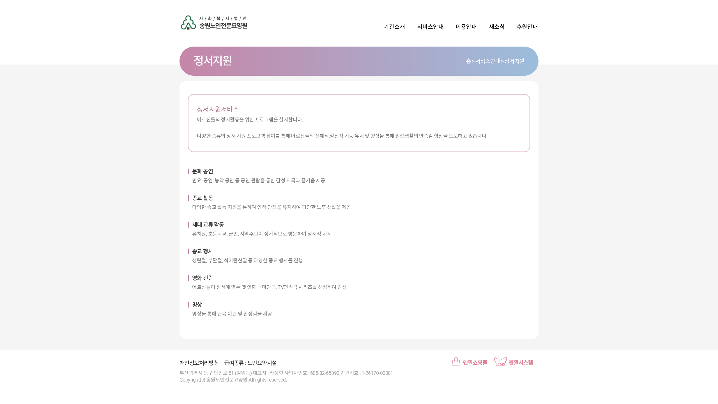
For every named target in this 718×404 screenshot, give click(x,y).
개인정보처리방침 (199, 363)
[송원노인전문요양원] (219, 22)
